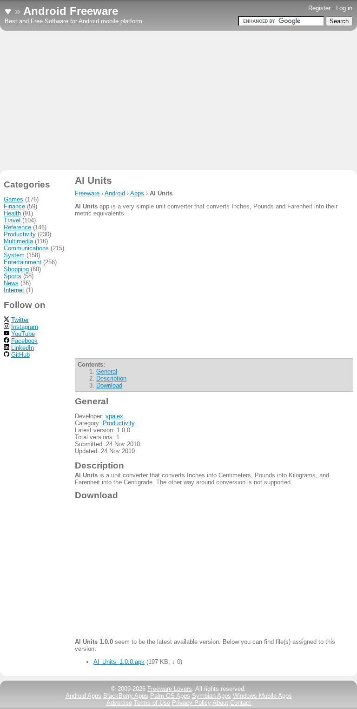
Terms (152, 702)
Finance (14, 206)
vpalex (114, 416)
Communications (26, 248)
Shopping (16, 269)
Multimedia (18, 241)
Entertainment (22, 262)
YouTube (23, 333)
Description (111, 378)
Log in (344, 8)
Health (12, 213)
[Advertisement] (178, 100)
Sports (12, 276)
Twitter (20, 319)
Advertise (119, 702)
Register (319, 8)
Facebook (24, 340)
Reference (17, 227)
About (220, 702)
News (11, 283)
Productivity (119, 423)
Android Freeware (70, 11)
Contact (240, 702)
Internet (14, 290)
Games (13, 199)
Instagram (24, 326)
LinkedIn (22, 347)
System (14, 255)
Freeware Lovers (169, 688)
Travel (12, 220)
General (106, 371)
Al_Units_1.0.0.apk (119, 661)
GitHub (20, 354)
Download (109, 385)
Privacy (191, 702)
